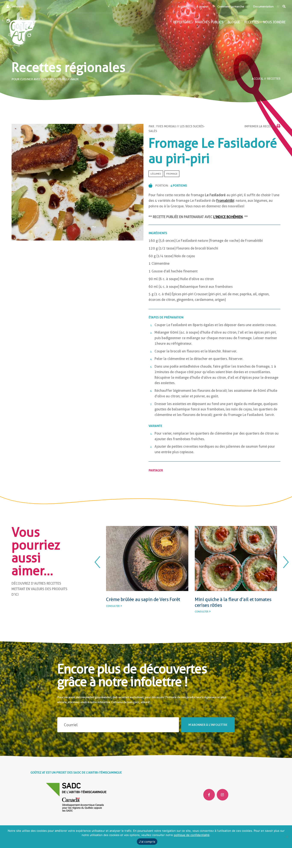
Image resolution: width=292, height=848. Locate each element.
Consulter (113, 611)
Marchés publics (209, 22)
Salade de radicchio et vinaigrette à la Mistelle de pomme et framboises (233, 602)
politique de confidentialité (191, 835)
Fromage (171, 173)
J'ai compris (147, 841)
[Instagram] (222, 794)
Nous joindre (274, 22)
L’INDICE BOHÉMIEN (227, 217)
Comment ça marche (230, 6)
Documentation (263, 6)
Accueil (182, 6)
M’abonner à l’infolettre (207, 724)
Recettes (251, 22)
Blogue (234, 22)
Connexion (16, 6)
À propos (202, 6)
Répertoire (182, 22)
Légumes (155, 173)
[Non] (287, 837)
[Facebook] (209, 794)
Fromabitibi (225, 201)
